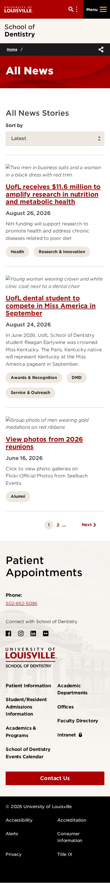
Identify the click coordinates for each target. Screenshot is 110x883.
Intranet (66, 735)
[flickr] (46, 633)
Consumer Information (69, 837)
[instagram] (21, 633)
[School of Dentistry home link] (31, 657)
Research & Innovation (62, 251)
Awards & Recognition (34, 377)
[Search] (74, 9)
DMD (77, 377)
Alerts (12, 833)
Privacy (13, 854)
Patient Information (28, 685)
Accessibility (19, 820)
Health (17, 251)
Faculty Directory (77, 720)
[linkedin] (33, 633)
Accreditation (71, 820)
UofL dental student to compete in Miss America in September (51, 305)
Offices (65, 707)
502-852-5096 (21, 603)
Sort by (14, 125)
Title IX (64, 854)
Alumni (18, 496)
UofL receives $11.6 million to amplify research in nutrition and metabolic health (53, 194)
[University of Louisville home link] (19, 9)
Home (12, 49)
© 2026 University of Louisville (39, 806)
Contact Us (55, 778)
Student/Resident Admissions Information (26, 707)
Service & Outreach (30, 392)
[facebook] (8, 633)
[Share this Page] (99, 49)
